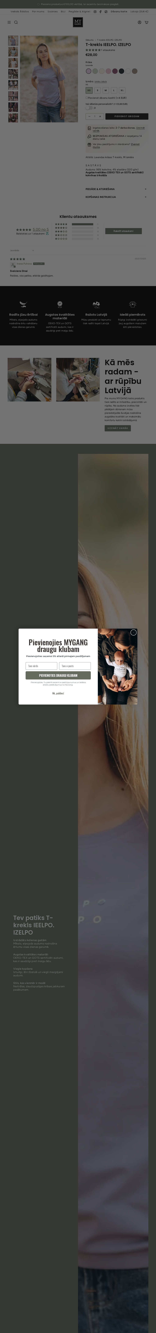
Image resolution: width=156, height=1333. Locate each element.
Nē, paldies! (58, 693)
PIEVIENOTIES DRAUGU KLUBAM (58, 675)
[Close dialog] (133, 632)
